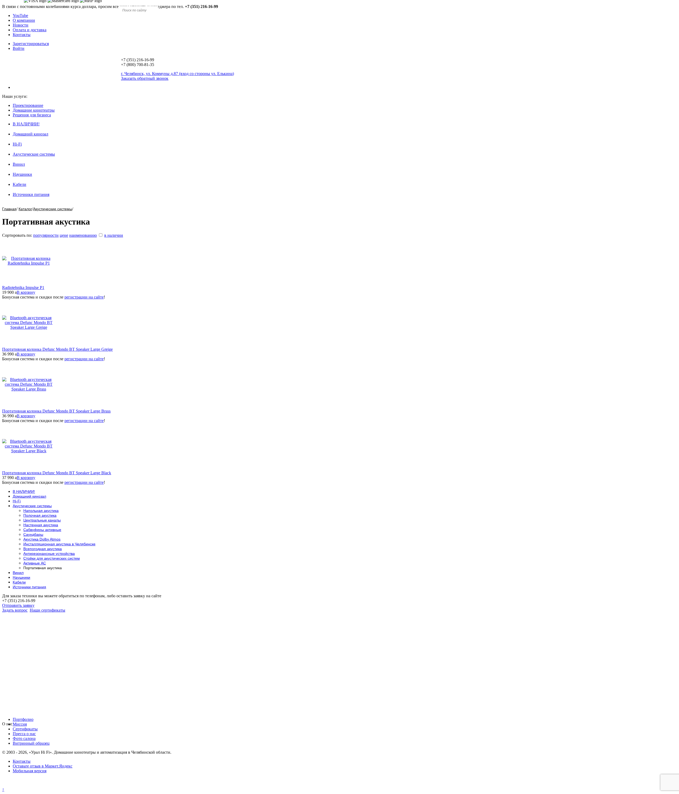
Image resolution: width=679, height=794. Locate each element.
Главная (9, 209)
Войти (18, 48)
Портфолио (23, 719)
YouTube (20, 15)
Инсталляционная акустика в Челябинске (59, 544)
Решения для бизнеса (32, 115)
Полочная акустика (39, 515)
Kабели (19, 184)
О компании (24, 20)
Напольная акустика (41, 510)
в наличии (113, 235)
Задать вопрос (15, 610)
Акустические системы (34, 154)
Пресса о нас (24, 733)
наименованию (83, 235)
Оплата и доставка (29, 30)
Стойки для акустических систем (51, 558)
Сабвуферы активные (42, 530)
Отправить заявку (18, 605)
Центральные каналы (42, 520)
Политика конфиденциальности (31, 784)
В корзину (26, 292)
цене (64, 235)
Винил (19, 164)
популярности (46, 235)
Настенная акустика (40, 525)
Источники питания (31, 194)
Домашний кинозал (30, 134)
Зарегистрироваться (31, 43)
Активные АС (34, 563)
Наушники (22, 174)
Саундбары (33, 534)
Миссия (20, 724)
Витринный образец (31, 743)
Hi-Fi (17, 144)
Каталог (25, 209)
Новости (20, 25)
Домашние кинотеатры (34, 110)
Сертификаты (25, 729)
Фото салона (24, 738)
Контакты (22, 34)
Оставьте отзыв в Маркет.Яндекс (42, 766)
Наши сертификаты (47, 610)
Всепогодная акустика (42, 549)
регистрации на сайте (84, 297)
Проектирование (28, 105)
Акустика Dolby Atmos (41, 539)
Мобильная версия (29, 771)
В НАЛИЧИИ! (26, 124)
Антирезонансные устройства (49, 553)
